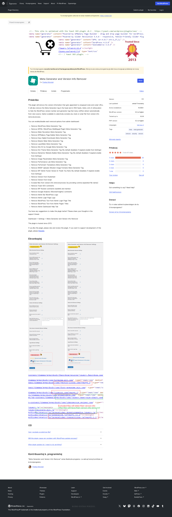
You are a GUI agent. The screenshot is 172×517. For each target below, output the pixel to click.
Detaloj (33, 91)
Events (105, 491)
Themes (42, 491)
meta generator (138, 129)
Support (74, 491)
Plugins (42, 494)
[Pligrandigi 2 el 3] (101, 245)
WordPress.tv (76, 497)
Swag (105, 497)
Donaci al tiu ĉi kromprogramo (120, 212)
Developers (75, 494)
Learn (73, 487)
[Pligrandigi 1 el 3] (62, 245)
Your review (113, 175)
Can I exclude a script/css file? (39, 432)
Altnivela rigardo (115, 139)
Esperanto (30, 506)
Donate (106, 494)
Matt (136, 491)
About (10, 487)
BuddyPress (139, 497)
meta (130, 129)
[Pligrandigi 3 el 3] (101, 376)
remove (128, 133)
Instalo (53, 91)
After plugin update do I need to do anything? (45, 445)
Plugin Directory (13, 10)
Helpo (141, 91)
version (140, 133)
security (134, 133)
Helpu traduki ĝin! (106, 16)
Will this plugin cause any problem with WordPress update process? (52, 438)
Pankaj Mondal (47, 82)
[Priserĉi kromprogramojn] (29, 22)
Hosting (10, 494)
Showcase (43, 487)
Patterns (42, 497)
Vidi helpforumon (115, 192)
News (10, 491)
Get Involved (107, 487)
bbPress (138, 494)
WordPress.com (140, 487)
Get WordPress (162, 3)
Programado (65, 91)
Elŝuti (140, 80)
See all (141, 175)
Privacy (10, 497)
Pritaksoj (43, 91)
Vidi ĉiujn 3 (140, 125)
